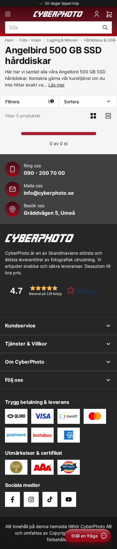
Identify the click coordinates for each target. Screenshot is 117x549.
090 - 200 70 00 (44, 173)
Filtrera (29, 101)
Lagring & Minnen (62, 40)
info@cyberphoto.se (49, 193)
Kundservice (20, 325)
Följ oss (14, 380)
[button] (52, 290)
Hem (9, 40)
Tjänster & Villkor (26, 344)
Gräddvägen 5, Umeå (49, 213)
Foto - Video (30, 40)
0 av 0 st (59, 143)
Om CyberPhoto (24, 362)
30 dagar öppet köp (62, 3)
